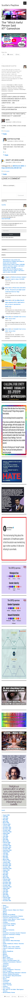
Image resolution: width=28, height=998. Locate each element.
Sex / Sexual (6, 977)
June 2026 (5, 818)
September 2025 (7, 831)
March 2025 (6, 841)
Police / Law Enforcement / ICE (11, 960)
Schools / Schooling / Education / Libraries (14, 972)
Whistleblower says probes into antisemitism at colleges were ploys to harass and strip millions (13, 261)
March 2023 (6, 877)
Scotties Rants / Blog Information (12, 975)
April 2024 (5, 857)
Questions (6, 965)
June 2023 (5, 873)
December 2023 (7, 864)
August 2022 (6, 888)
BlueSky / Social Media (17, 86)
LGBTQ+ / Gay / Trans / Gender (11, 946)
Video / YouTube (7, 984)
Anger (8, 86)
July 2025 (5, 835)
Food (4, 936)
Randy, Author (7, 968)
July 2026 (5, 816)
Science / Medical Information (11, 974)
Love (4, 949)
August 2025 (6, 833)
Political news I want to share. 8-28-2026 (14, 264)
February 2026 (6, 824)
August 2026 (6, 815)
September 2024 (7, 850)
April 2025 (5, 839)
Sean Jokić (8, 287)
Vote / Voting (6, 988)
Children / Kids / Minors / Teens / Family (13, 919)
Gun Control (6, 939)
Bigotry (5, 913)
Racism (5, 966)
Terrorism (5, 981)
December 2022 (7, 882)
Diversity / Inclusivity (8, 930)
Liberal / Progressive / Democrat (11, 948)
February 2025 (6, 842)
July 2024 (5, 853)
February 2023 (6, 879)
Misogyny (5, 956)
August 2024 (6, 851)
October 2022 (6, 885)
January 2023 (6, 880)
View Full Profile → (7, 218)
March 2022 (6, 896)
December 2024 (7, 845)
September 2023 (7, 868)
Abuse (4, 905)
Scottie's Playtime (10, 5)
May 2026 (5, 819)
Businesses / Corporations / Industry (13, 916)
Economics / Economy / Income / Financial (14, 933)
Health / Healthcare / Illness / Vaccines (13, 943)
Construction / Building (9, 923)
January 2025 (6, 844)
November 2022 (7, 883)
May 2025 (5, 838)
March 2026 (6, 822)
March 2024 (6, 859)
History (5, 945)
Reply (5, 134)
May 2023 (5, 874)
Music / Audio (6, 957)
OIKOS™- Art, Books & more (15, 160)
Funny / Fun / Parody (8, 937)
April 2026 (5, 821)
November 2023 (7, 865)
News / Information (8, 959)
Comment (21, 195)
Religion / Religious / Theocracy (11, 969)
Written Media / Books (9, 992)
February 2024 (6, 861)
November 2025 (7, 828)
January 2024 (6, 862)
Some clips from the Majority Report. (13, 269)
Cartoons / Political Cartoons (10, 88)
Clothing (5, 922)
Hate (4, 942)
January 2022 (6, 899)
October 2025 (6, 830)
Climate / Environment (9, 920)
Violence (5, 986)
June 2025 (5, 836)
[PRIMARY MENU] (24, 3)
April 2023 (5, 876)
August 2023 (6, 870)
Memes (5, 952)
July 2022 (5, 890)
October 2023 (6, 867)
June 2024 (5, 854)
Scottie (21, 85)
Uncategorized (7, 983)
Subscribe (11, 234)
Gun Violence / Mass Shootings (11, 940)
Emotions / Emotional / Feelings (11, 934)
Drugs (4, 931)
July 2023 (5, 871)
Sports (5, 978)
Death (4, 928)
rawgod (7, 277)
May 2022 (5, 893)
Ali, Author (6, 907)
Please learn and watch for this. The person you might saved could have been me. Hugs (15, 289)
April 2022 (5, 894)
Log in (3, 810)
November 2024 (7, 847)
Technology (6, 980)
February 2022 (6, 897)
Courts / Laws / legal (8, 925)
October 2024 (6, 848)
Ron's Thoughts (7, 971)
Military (5, 954)
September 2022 (7, 886)
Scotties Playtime (13, 139)
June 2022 (5, 891)
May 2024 (5, 856)
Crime (4, 926)
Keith (8, 120)
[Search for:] (14, 249)
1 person (7, 171)
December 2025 (7, 827)
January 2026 (6, 825)
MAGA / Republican (8, 951)
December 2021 (7, 900)
